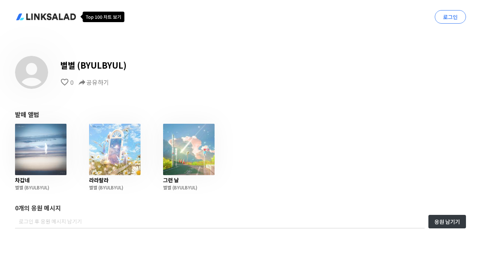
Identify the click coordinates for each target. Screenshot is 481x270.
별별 (19, 187)
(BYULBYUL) (36, 187)
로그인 (450, 17)
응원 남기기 (447, 221)
